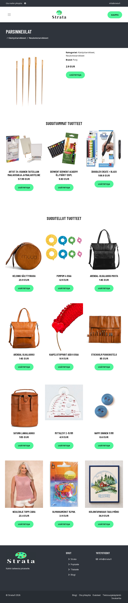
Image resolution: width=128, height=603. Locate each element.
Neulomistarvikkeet (38, 38)
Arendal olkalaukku (24, 354)
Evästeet (97, 595)
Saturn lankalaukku (24, 433)
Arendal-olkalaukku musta (104, 275)
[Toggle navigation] (9, 14)
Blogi (73, 574)
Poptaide (75, 564)
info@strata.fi (114, 3)
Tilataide (75, 569)
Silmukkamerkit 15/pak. (64, 511)
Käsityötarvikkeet (17, 38)
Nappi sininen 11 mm (104, 433)
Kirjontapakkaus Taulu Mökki (104, 511)
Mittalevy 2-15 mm (64, 433)
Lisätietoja (75, 75)
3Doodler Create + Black (104, 171)
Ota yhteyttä (85, 595)
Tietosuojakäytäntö (112, 595)
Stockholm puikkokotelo (104, 354)
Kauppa (114, 15)
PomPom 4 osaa (64, 275)
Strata (73, 559)
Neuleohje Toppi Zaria (24, 511)
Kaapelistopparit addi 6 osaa (64, 354)
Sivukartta (116, 598)
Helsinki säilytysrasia (24, 275)
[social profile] (25, 3)
